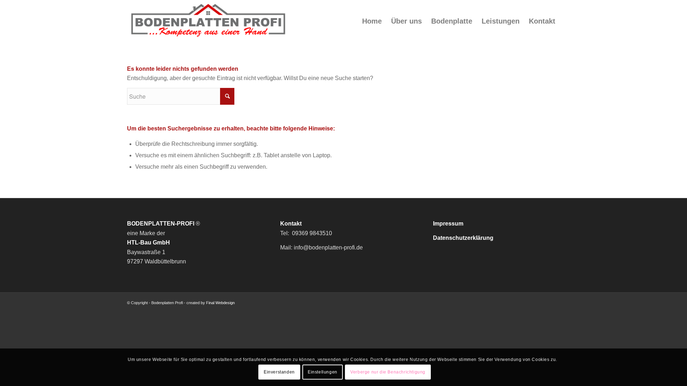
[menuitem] (371, 21)
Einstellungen (322, 372)
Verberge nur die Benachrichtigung (387, 372)
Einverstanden (279, 372)
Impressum (448, 224)
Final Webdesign (220, 303)
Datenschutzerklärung (463, 238)
